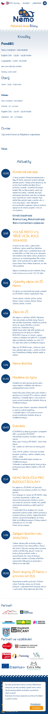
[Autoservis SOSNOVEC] (10, 612)
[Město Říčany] (6, 632)
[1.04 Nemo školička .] (24, 371)
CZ (3, 3)
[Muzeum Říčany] (20, 629)
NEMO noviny (13, 3)
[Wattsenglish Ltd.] (7, 646)
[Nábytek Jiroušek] (39, 622)
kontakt (26, 3)
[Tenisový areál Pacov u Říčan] (24, 622)
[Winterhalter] (8, 622)
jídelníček (37, 3)
